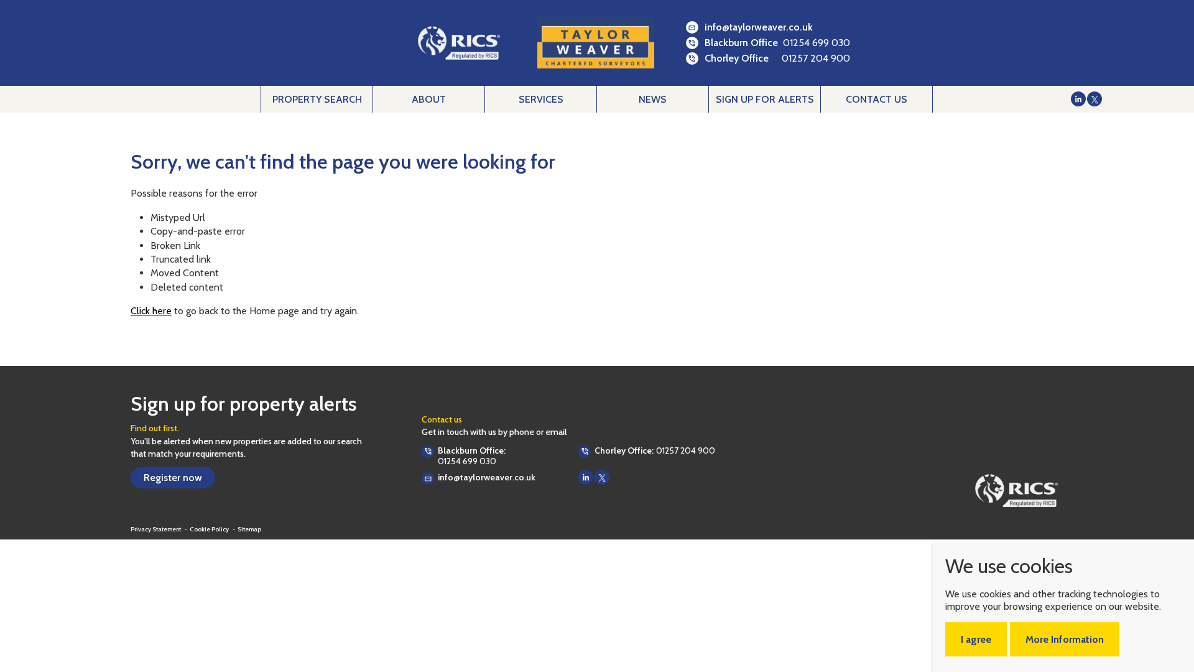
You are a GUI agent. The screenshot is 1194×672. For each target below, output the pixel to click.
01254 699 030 (816, 43)
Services (541, 99)
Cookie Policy (210, 529)
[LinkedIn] (1078, 98)
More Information (1064, 639)
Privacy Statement (156, 529)
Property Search (317, 99)
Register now (173, 477)
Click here (151, 311)
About (429, 99)
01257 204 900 (816, 58)
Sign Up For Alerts (765, 99)
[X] (1094, 98)
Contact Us (876, 99)
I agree (976, 639)
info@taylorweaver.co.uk (759, 27)
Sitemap (249, 529)
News (653, 99)
